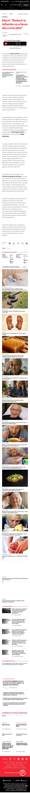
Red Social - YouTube (22, 759)
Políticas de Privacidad (21, 790)
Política (11, 13)
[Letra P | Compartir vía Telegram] (22, 243)
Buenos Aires (19, 762)
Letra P (5, 13)
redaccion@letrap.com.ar (21, 789)
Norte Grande (8, 767)
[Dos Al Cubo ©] (7, 781)
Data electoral (13, 8)
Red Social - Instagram (18, 759)
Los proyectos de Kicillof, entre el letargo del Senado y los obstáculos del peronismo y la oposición (14, 704)
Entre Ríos (15, 765)
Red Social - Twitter (10, 759)
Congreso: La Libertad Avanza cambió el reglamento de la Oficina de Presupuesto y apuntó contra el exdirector (14, 694)
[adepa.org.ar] (17, 780)
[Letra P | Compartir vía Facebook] (18, 243)
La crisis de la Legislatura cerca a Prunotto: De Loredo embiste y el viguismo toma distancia (13, 682)
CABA (25, 762)
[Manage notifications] (27, 786)
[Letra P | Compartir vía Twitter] (14, 243)
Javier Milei (13, 1)
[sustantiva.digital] (24, 781)
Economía (12, 762)
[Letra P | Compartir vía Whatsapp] (9, 243)
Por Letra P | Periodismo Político (5, 34)
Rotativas (8, 248)
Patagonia (16, 767)
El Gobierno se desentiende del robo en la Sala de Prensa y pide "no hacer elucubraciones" (15, 699)
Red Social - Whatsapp (26, 759)
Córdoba (21, 765)
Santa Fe (8, 765)
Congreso (22, 767)
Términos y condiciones (10, 790)
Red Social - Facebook (14, 759)
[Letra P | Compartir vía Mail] (26, 243)
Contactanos (5, 758)
